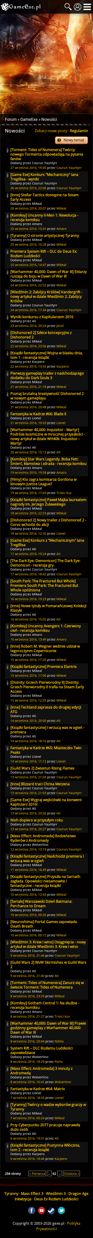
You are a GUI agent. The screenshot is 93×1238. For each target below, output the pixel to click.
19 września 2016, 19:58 (28, 472)
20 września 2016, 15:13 (28, 452)
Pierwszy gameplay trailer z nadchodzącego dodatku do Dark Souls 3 (47, 375)
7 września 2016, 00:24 (27, 1118)
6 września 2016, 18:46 (27, 1158)
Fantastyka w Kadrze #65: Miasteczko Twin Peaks (45, 750)
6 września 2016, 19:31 (27, 1138)
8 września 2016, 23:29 (27, 996)
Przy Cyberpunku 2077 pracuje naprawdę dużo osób (45, 1127)
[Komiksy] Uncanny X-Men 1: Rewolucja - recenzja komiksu (44, 217)
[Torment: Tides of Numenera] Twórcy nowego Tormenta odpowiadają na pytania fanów (46, 154)
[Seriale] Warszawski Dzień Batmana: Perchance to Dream (41, 903)
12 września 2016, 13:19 (28, 849)
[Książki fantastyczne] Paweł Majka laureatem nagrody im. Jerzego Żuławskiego (48, 502)
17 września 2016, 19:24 (28, 554)
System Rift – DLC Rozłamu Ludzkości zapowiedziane (41, 1050)
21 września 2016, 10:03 (28, 423)
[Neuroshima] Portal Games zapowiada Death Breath (43, 924)
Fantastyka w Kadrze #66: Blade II (38, 413)
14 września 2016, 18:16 (28, 741)
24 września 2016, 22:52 (28, 285)
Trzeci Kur (64, 493)
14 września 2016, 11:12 (28, 761)
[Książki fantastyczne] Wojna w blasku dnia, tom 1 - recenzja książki (46, 355)
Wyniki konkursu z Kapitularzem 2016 (41, 316)
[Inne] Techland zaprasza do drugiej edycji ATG (45, 709)
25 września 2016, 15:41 (28, 228)
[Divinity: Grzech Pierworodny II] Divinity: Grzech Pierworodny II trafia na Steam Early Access (47, 687)
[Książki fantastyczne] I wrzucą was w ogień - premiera (47, 729)
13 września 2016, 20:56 (28, 813)
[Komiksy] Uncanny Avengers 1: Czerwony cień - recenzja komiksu (45, 628)
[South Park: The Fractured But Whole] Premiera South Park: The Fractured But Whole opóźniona (44, 585)
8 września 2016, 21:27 (27, 1016)
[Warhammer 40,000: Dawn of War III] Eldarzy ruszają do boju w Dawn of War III (48, 274)
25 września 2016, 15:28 (28, 244)
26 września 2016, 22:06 (28, 188)
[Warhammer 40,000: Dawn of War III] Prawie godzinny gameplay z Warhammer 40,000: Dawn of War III (48, 1028)
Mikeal (37, 203)
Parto (59, 1061)
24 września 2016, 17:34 (28, 310)
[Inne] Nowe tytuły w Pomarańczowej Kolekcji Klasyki (48, 608)
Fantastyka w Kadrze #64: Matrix (37, 1088)
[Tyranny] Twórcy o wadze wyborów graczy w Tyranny (48, 1107)
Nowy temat (74, 140)
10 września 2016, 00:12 (28, 935)
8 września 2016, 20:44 (27, 1041)
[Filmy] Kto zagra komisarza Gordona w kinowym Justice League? (43, 481)
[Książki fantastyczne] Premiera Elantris (43, 666)
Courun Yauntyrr (44, 163)
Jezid (60, 326)
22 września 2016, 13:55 (28, 366)
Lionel (36, 418)
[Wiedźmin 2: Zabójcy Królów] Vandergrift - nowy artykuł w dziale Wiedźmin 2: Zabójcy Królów (46, 296)
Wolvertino (40, 844)
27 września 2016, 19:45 (28, 168)
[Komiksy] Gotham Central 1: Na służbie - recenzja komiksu (44, 1005)
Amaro (37, 224)
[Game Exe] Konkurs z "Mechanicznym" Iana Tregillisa (47, 542)
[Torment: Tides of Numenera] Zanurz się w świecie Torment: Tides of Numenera (47, 985)
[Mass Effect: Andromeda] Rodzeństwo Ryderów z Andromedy (43, 838)
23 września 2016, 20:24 (28, 326)
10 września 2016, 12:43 (28, 894)
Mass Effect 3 (32, 1193)
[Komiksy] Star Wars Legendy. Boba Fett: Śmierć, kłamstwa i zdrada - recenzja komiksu (48, 461)
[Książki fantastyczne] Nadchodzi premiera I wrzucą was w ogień (47, 858)
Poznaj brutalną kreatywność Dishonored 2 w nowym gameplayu (47, 396)
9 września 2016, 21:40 (27, 976)
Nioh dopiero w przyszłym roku (36, 820)
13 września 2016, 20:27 (28, 829)
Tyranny (11, 1193)
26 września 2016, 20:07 (28, 208)
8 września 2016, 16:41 (27, 1082)
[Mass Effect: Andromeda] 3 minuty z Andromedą (41, 1070)
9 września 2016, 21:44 (27, 955)
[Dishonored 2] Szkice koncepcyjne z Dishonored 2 (41, 335)
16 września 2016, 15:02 (28, 619)
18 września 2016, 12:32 (28, 533)
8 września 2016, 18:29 (27, 1061)
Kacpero (38, 361)
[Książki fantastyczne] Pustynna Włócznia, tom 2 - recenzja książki (45, 1147)
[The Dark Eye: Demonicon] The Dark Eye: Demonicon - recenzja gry (45, 563)
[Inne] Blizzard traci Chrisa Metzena (40, 783)
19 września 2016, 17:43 (28, 493)
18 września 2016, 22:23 (28, 513)
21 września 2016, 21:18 (28, 387)
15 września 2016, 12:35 (28, 700)
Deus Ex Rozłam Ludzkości (56, 1198)
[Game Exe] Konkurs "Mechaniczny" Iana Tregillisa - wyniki (44, 177)
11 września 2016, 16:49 (28, 869)
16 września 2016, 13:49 (28, 639)
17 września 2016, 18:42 (28, 574)
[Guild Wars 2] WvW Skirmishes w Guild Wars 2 (48, 964)
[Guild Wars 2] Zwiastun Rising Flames (42, 768)
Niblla (59, 1041)
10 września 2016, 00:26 (28, 915)
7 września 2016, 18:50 (27, 1098)
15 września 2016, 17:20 (28, 659)
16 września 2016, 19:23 (28, 599)
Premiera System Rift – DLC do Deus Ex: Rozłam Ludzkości (43, 253)
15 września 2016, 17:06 (28, 675)
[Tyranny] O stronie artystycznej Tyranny (44, 235)
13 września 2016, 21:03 (28, 777)
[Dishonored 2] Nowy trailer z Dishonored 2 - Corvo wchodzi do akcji (48, 522)
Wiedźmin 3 (56, 1193)
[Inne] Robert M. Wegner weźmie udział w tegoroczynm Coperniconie (45, 648)
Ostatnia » (71, 1173)
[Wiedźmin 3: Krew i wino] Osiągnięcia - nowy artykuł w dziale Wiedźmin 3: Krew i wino (48, 944)
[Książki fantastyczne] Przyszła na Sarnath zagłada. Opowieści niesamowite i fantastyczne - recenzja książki (45, 881)
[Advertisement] (46, 63)
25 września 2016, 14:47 (28, 265)
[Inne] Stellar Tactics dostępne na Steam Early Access (44, 197)
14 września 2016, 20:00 (28, 720)
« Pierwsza (37, 1173)
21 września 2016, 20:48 (28, 407)
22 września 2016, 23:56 (28, 346)
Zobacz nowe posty (51, 130)
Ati (34, 321)
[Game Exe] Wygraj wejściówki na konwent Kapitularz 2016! (46, 802)
